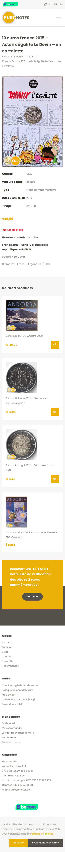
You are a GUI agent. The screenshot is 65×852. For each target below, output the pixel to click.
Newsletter (8, 661)
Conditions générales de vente (20, 685)
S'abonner (32, 596)
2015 (31, 56)
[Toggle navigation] (58, 17)
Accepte (18, 842)
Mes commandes (12, 728)
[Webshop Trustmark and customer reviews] (14, 4)
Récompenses (10, 666)
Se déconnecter (11, 742)
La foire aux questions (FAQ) (18, 699)
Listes (5, 651)
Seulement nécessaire (45, 842)
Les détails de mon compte (18, 732)
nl (50, 4)
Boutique (7, 647)
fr (56, 4)
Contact (7, 656)
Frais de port (9, 694)
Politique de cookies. (42, 833)
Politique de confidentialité (17, 690)
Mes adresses (10, 737)
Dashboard (8, 723)
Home (5, 56)
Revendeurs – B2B (12, 704)
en (61, 4)
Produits (19, 56)
